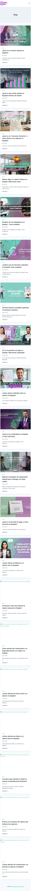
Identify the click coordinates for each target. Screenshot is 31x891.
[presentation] (15, 35)
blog (3, 48)
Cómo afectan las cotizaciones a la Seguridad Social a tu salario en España (14, 651)
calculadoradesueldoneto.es (17, 886)
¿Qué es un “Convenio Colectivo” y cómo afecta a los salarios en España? (15, 138)
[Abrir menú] (29, 3)
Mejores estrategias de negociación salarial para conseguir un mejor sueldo (15, 479)
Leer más (5, 62)
